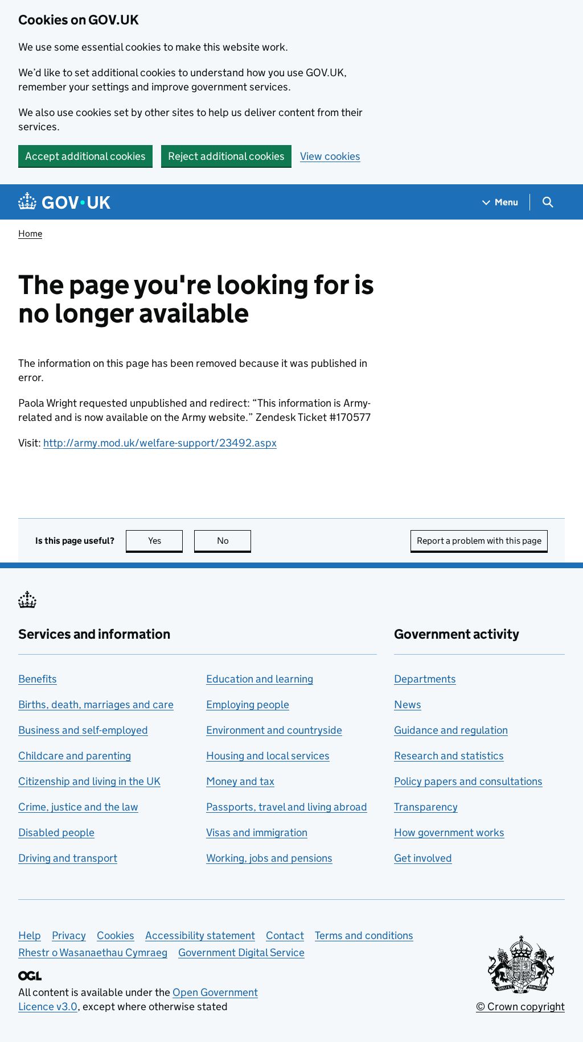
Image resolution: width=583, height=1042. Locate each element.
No (234, 540)
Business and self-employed (83, 730)
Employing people (247, 704)
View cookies (330, 156)
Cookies (115, 935)
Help (29, 935)
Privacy (69, 935)
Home (30, 233)
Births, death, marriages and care (96, 704)
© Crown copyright (520, 1006)
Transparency (426, 806)
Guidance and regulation (451, 730)
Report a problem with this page (479, 540)
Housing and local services (268, 755)
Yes (165, 540)
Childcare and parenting (74, 755)
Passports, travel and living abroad (286, 806)
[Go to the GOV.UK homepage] (64, 202)
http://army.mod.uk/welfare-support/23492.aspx (160, 442)
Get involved (423, 858)
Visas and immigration (256, 832)
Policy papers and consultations (468, 781)
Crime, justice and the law (78, 806)
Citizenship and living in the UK (89, 781)
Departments (425, 678)
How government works (449, 832)
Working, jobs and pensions (269, 858)
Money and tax (240, 781)
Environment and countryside (274, 730)
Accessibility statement (200, 935)
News (407, 704)
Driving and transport (67, 858)
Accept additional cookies (85, 156)
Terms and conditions (364, 935)
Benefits (37, 678)
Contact (285, 935)
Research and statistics (449, 755)
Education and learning (259, 678)
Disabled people (56, 832)
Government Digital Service (241, 952)
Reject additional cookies (226, 156)
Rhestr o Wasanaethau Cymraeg (92, 952)
